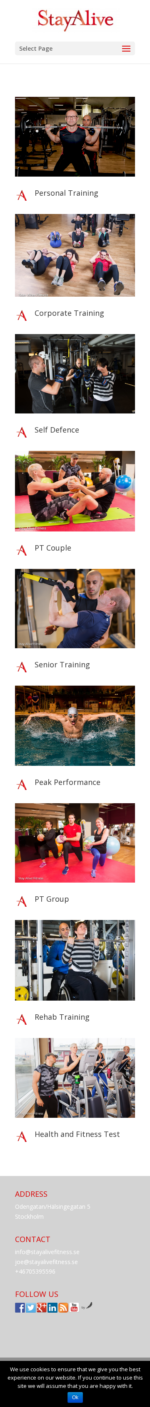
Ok (75, 1397)
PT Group (52, 899)
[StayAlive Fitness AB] (20, 1308)
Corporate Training (69, 313)
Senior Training (62, 664)
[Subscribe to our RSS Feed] (63, 1308)
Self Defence (57, 430)
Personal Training (66, 193)
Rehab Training (62, 1017)
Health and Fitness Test (77, 1134)
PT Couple (53, 548)
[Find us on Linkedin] (53, 1308)
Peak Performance (67, 782)
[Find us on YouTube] (74, 1308)
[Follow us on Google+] (42, 1308)
